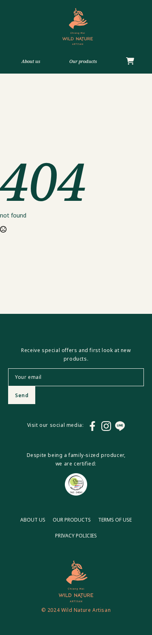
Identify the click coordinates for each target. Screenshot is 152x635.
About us (30, 61)
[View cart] (130, 61)
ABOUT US (32, 520)
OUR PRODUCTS (72, 520)
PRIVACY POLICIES (76, 535)
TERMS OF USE (115, 520)
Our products (83, 61)
